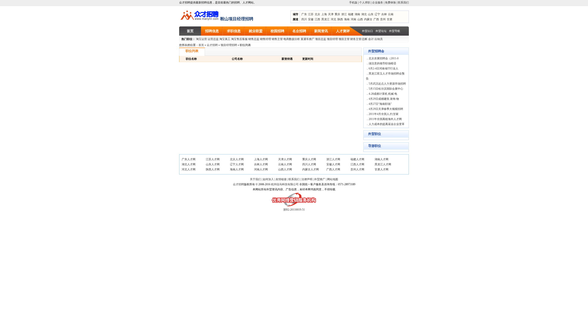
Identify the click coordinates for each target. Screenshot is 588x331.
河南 (353, 19)
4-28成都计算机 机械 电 (383, 93)
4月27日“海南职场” (380, 104)
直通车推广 (307, 39)
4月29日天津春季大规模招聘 (386, 109)
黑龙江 (325, 19)
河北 (333, 19)
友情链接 (281, 179)
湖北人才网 (188, 164)
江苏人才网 (213, 159)
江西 (317, 19)
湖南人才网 (381, 159)
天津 (331, 14)
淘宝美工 (224, 39)
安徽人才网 (333, 164)
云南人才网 (285, 164)
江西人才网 (357, 164)
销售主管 (277, 39)
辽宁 (377, 14)
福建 (350, 14)
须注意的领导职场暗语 (382, 63)
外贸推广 (319, 179)
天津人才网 (285, 159)
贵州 (383, 19)
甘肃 (389, 19)
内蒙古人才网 (310, 169)
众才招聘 (212, 45)
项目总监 (320, 39)
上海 (324, 14)
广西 (376, 19)
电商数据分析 (291, 39)
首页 (201, 45)
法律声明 (306, 179)
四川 (304, 19)
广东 (304, 14)
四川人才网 (309, 164)
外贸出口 (367, 31)
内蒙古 (368, 19)
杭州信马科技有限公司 (285, 184)
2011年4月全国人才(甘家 (384, 114)
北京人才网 (237, 159)
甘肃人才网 (381, 169)
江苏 (311, 14)
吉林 (384, 14)
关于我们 (255, 179)
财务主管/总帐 (359, 39)
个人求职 (364, 2)
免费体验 (390, 2)
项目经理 (332, 39)
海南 (347, 19)
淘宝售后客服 (239, 39)
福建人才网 (357, 159)
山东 (370, 14)
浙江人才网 (333, 159)
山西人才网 (285, 169)
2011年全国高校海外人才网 (385, 119)
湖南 (357, 14)
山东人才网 (213, 164)
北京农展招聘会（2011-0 (384, 58)
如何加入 (268, 179)
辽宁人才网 (237, 164)
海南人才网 (237, 169)
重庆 (337, 14)
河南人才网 (261, 169)
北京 (317, 14)
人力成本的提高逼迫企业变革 (386, 124)
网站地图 (332, 179)
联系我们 (403, 2)
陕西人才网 (213, 169)
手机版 (353, 2)
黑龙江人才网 (383, 164)
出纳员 (378, 39)
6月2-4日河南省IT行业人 (383, 68)
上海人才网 (261, 159)
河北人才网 (188, 169)
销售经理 (265, 39)
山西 (360, 19)
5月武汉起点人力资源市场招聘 (387, 83)
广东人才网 (188, 159)
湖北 (364, 14)
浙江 (344, 14)
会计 (371, 39)
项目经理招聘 (228, 45)
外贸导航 (394, 31)
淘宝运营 (201, 39)
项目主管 (344, 39)
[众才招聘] (199, 14)
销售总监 (253, 39)
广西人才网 (333, 169)
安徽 (311, 19)
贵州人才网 (357, 169)
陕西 (340, 19)
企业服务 (377, 2)
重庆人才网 (309, 159)
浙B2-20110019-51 (294, 209)
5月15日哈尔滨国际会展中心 (386, 88)
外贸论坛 (381, 31)
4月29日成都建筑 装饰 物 (384, 98)
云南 (390, 14)
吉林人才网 (261, 164)
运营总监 (213, 39)
